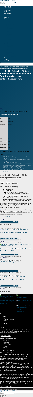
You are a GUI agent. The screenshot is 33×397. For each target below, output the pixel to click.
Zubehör (6, 44)
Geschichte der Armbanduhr (23, 303)
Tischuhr (8, 38)
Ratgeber (6, 60)
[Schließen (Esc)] (5, 395)
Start (1, 66)
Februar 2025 (6, 342)
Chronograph (7, 13)
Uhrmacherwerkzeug (11, 48)
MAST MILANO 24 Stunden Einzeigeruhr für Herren (13, 232)
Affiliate (5, 320)
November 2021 (7, 345)
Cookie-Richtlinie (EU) (8, 322)
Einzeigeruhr (9, 34)
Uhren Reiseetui (10, 53)
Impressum (5, 317)
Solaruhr (8, 20)
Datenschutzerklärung (8, 319)
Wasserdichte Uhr (10, 41)
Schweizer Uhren (10, 24)
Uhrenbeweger (9, 45)
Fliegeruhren (9, 31)
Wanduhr (8, 39)
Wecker (8, 35)
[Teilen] (3, 395)
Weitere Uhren (5, 66)
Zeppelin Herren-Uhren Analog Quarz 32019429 (12, 279)
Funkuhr (8, 21)
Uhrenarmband (9, 46)
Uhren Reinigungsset (11, 55)
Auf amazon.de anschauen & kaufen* (9, 114)
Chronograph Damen (11, 16)
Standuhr (8, 36)
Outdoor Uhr (9, 25)
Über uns (5, 324)
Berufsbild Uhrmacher (21, 297)
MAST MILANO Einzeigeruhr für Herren (10, 265)
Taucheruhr (9, 27)
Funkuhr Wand (12, 23)
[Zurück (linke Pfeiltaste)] (0, 396)
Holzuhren (8, 30)
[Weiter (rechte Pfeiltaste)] (2, 396)
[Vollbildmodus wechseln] (2, 395)
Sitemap (5, 323)
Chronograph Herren (11, 14)
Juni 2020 (5, 346)
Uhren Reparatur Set (11, 56)
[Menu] (0, 63)
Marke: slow (3, 153)
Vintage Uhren (9, 28)
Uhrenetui (8, 50)
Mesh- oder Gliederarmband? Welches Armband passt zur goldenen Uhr (7, 302)
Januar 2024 (6, 343)
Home (4, 316)
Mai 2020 (5, 347)
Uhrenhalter (9, 52)
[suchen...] (15, 2)
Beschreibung (6, 171)
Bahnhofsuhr (9, 32)
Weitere (6, 18)
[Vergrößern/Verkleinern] (0, 395)
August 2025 (6, 340)
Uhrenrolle (8, 49)
